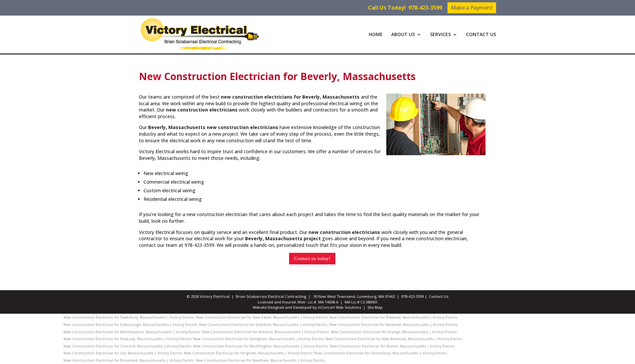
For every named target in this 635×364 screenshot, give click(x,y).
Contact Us (438, 296)
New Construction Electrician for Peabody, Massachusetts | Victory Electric (128, 339)
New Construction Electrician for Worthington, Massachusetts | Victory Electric (260, 346)
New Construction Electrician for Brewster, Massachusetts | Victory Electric (393, 317)
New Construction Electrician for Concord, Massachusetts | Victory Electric (128, 346)
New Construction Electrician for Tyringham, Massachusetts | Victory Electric (258, 339)
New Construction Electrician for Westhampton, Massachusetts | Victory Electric (132, 332)
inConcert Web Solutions (339, 307)
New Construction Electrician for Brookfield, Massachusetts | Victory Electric (129, 360)
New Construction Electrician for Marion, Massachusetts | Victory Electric (392, 346)
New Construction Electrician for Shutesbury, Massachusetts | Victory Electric (380, 353)
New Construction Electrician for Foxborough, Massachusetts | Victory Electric (131, 324)
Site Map (375, 307)
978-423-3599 (425, 7)
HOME (376, 34)
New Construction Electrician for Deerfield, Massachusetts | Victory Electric (263, 324)
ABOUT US (403, 34)
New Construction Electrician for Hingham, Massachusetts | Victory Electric (248, 353)
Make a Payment (472, 7)
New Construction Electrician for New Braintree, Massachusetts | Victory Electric (394, 339)
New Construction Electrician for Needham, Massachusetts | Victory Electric (260, 360)
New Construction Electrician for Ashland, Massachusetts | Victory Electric (265, 332)
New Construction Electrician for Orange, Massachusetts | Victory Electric (394, 332)
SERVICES (440, 34)
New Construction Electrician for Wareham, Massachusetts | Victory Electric (393, 324)
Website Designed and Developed (282, 307)
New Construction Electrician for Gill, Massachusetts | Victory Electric (123, 353)
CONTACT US (481, 34)
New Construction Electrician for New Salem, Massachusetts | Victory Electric (262, 317)
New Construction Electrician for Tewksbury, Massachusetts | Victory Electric (129, 317)
